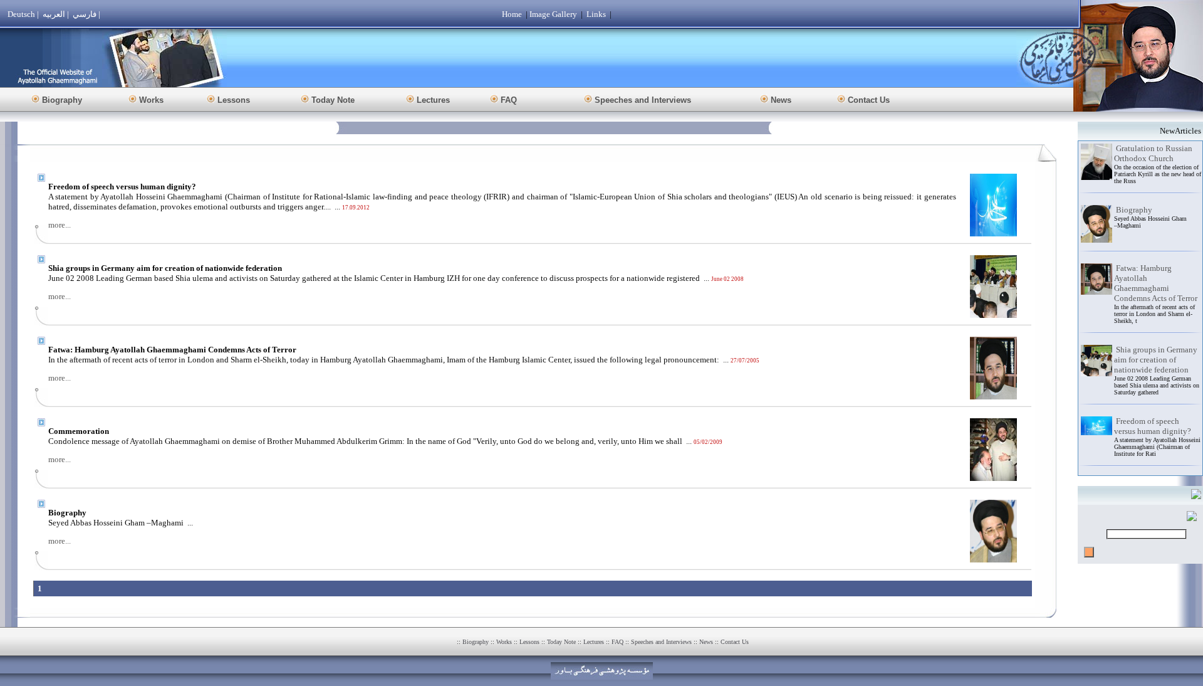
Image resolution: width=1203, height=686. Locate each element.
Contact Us (735, 641)
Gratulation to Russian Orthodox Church (1153, 153)
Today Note (561, 641)
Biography (1134, 209)
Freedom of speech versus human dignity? (1152, 426)
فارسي (84, 14)
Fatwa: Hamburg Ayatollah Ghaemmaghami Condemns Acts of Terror (1155, 283)
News (706, 641)
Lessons (529, 641)
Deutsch (21, 14)
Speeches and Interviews (661, 641)
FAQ (617, 641)
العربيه (54, 14)
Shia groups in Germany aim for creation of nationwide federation (1155, 359)
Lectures (593, 641)
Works (504, 641)
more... (59, 225)
